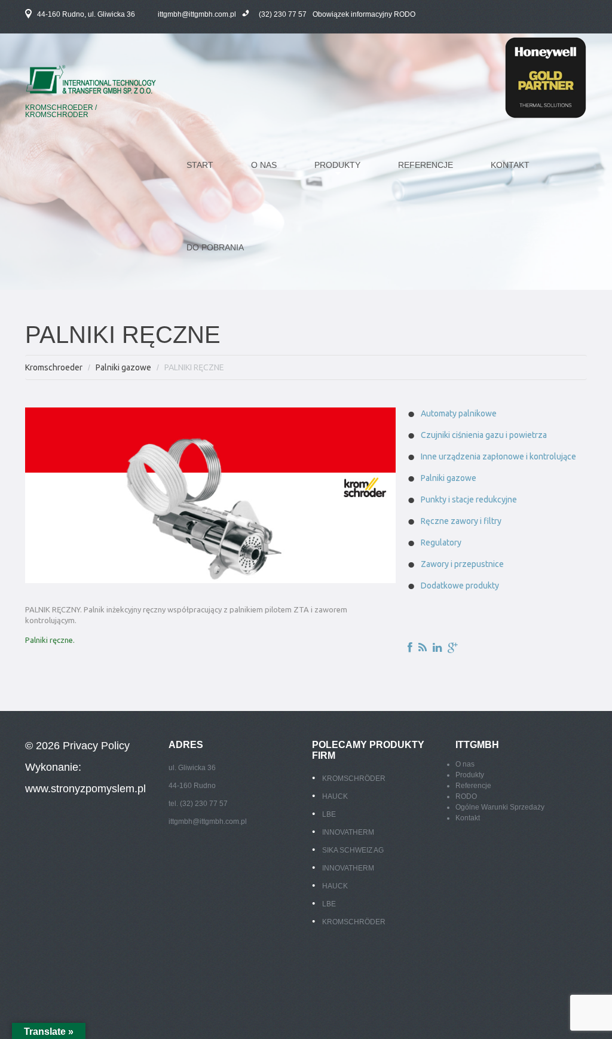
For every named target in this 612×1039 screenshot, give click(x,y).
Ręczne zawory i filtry (461, 521)
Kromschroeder (53, 367)
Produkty (469, 775)
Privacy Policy (96, 746)
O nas (264, 165)
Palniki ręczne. (50, 640)
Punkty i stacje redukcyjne (469, 499)
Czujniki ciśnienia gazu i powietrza (484, 435)
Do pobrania (215, 247)
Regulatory (441, 542)
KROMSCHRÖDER (353, 778)
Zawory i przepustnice (462, 564)
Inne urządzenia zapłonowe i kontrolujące (498, 456)
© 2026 (44, 746)
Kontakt (510, 165)
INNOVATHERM (348, 832)
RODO (466, 796)
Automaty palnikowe (459, 413)
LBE (329, 814)
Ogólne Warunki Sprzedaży (499, 807)
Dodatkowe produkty (460, 585)
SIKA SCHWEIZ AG (353, 850)
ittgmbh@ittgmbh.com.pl (197, 14)
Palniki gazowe (123, 367)
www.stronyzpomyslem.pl (85, 789)
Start (199, 165)
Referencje (425, 165)
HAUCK (335, 796)
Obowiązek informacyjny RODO (364, 14)
